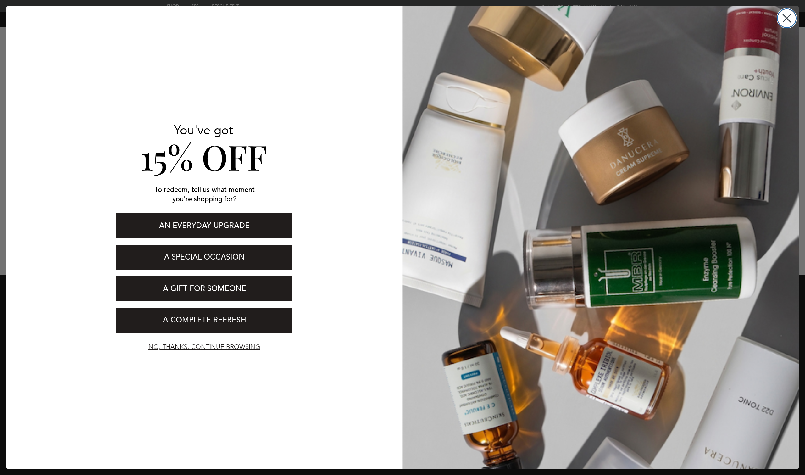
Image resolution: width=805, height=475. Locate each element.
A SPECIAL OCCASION (204, 257)
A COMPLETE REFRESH (204, 320)
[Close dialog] (786, 18)
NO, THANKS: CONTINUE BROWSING (204, 347)
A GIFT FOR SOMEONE (204, 288)
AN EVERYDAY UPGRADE (204, 226)
